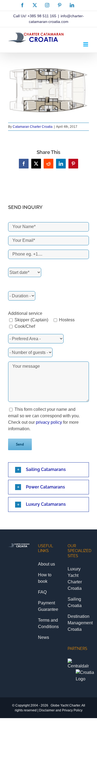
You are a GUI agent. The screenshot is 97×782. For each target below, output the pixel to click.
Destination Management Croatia (80, 623)
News (43, 637)
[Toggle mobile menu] (86, 44)
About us (46, 564)
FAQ (42, 592)
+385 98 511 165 (41, 16)
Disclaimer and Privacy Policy (60, 710)
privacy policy (49, 422)
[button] (48, 470)
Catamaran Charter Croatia (33, 127)
